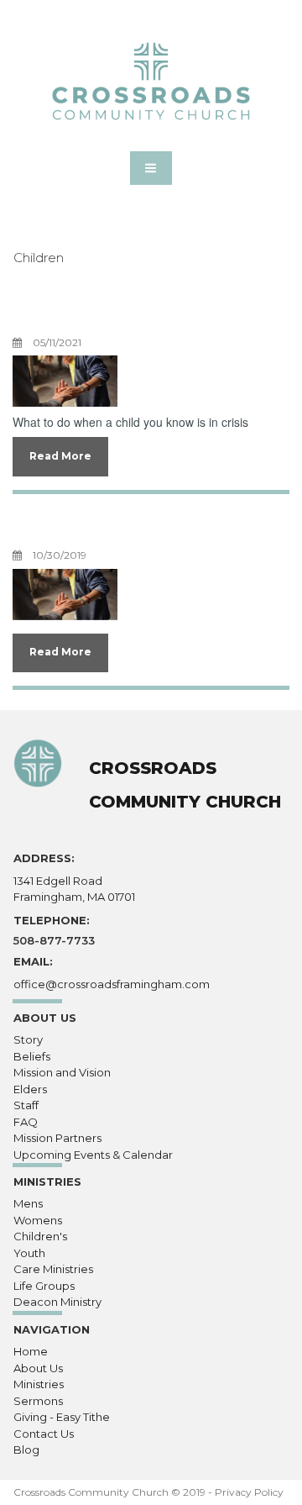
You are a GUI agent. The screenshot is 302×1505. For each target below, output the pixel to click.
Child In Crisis (103, 312)
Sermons (38, 1401)
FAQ (25, 1122)
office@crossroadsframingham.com (111, 984)
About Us (38, 1368)
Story (28, 1039)
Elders (30, 1089)
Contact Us (43, 1433)
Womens (37, 1220)
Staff (26, 1105)
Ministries (38, 1384)
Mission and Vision (62, 1072)
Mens (28, 1203)
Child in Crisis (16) (129, 524)
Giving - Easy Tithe (61, 1416)
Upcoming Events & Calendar (93, 1154)
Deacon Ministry (57, 1301)
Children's (40, 1236)
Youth (29, 1253)
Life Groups (44, 1285)
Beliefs (31, 1056)
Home (30, 1351)
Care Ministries (53, 1269)
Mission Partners (57, 1138)
